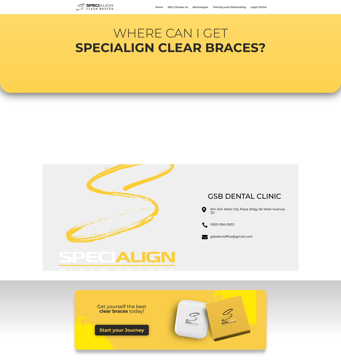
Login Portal (258, 7)
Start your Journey (121, 330)
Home (159, 7)
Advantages (200, 7)
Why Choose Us (178, 7)
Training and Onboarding (229, 7)
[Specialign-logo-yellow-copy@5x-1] (116, 270)
